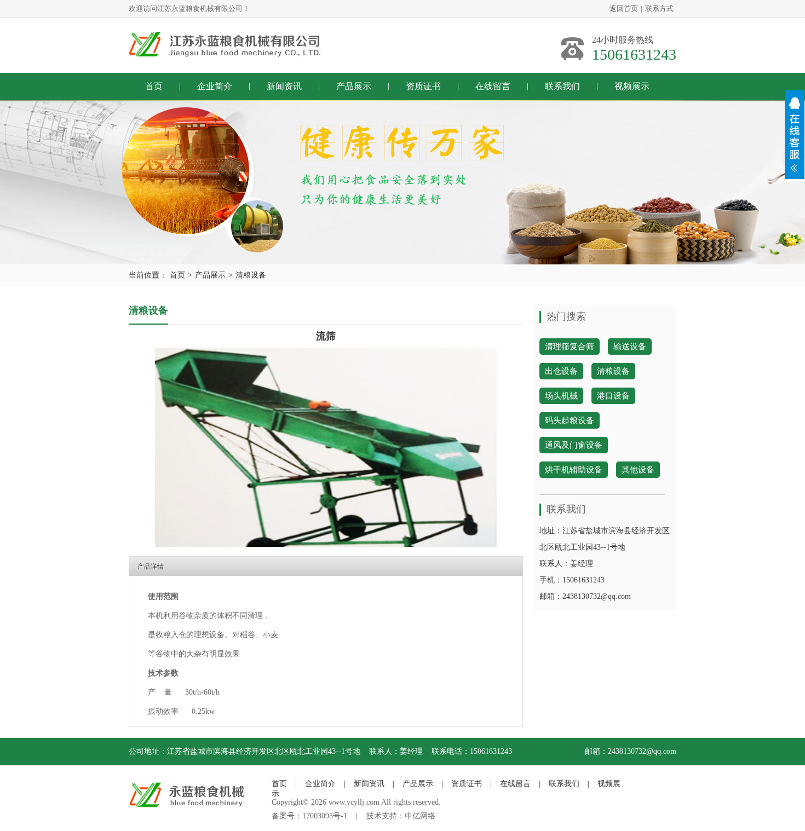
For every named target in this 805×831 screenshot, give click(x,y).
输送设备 (629, 346)
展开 (794, 134)
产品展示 (353, 86)
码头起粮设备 (569, 420)
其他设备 (638, 469)
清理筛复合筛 (569, 346)
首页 (154, 86)
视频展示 (631, 86)
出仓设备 (561, 371)
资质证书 (423, 86)
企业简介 (214, 86)
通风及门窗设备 (573, 445)
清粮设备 (250, 275)
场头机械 (561, 395)
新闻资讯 (284, 86)
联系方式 (659, 8)
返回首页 (624, 8)
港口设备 (613, 395)
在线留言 (492, 86)
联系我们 (562, 86)
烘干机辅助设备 (573, 469)
